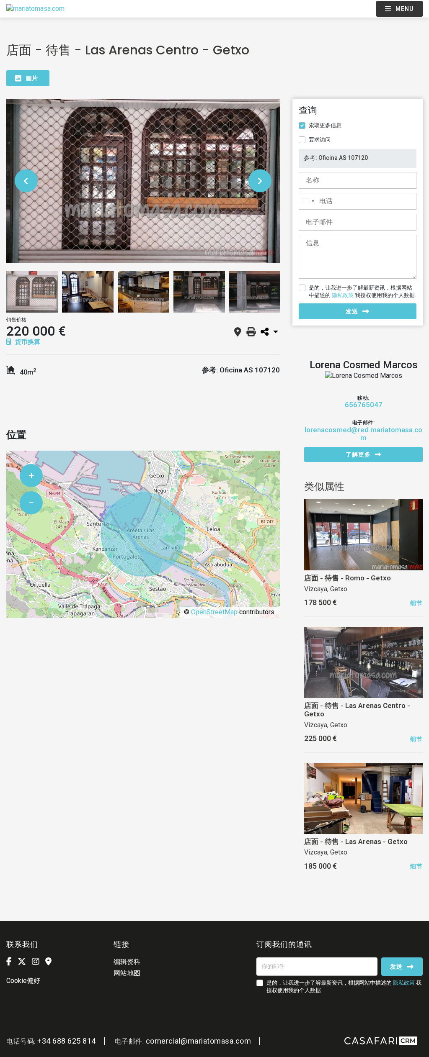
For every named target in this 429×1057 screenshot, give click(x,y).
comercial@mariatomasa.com (198, 1040)
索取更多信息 (325, 125)
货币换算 (26, 342)
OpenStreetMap (214, 612)
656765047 (363, 405)
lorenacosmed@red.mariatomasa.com (363, 434)
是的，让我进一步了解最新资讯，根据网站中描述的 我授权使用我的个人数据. (362, 291)
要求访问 (320, 139)
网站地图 (127, 973)
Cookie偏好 (23, 981)
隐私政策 (343, 295)
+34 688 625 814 (66, 1040)
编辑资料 (127, 962)
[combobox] (308, 201)
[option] (143, 181)
